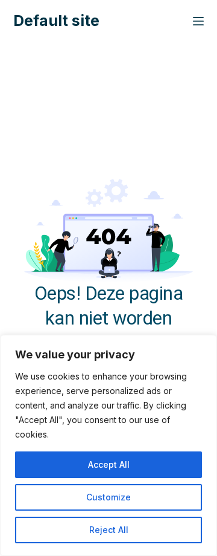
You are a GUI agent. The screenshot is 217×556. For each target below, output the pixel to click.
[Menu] (198, 21)
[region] (108, 445)
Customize (108, 497)
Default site (56, 20)
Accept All (109, 464)
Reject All (108, 530)
